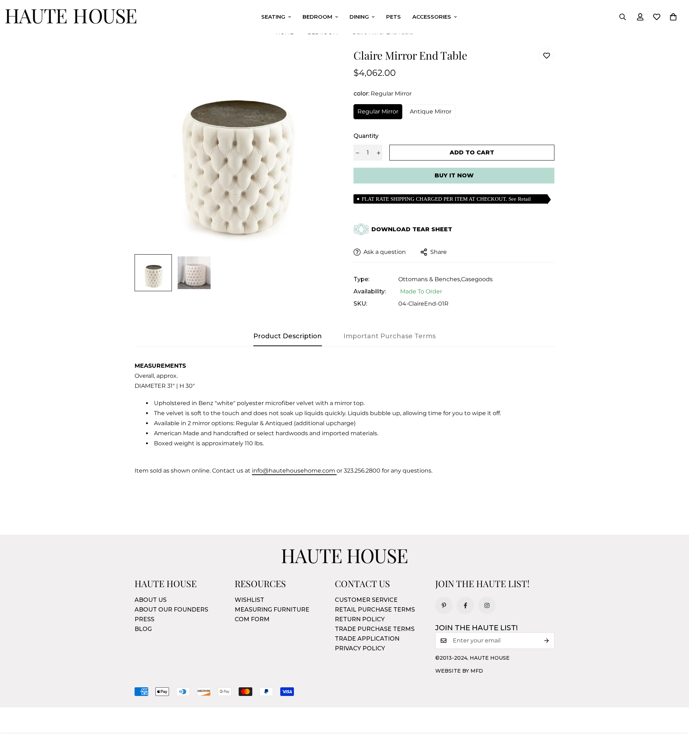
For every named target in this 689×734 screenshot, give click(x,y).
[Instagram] (487, 605)
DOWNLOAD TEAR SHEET (411, 229)
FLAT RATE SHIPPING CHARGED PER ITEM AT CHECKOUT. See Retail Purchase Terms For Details (446, 200)
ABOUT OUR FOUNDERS (171, 609)
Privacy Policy (360, 648)
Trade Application (367, 638)
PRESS (144, 619)
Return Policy (360, 619)
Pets (393, 16)
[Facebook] (465, 605)
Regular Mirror (377, 111)
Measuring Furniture (272, 609)
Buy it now (454, 175)
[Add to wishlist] (546, 56)
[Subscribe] (546, 640)
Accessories (431, 16)
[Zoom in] (320, 63)
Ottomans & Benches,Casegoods (445, 279)
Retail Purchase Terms (375, 609)
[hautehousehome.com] (70, 16)
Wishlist (249, 599)
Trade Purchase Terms (374, 629)
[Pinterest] (444, 605)
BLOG (143, 629)
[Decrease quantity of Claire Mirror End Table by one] (357, 153)
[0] (673, 17)
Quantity (366, 136)
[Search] (622, 17)
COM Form (252, 619)
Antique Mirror (430, 111)
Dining (359, 16)
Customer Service (366, 599)
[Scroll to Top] (675, 695)
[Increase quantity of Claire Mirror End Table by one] (378, 153)
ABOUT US (151, 599)
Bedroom (317, 16)
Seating (273, 16)
